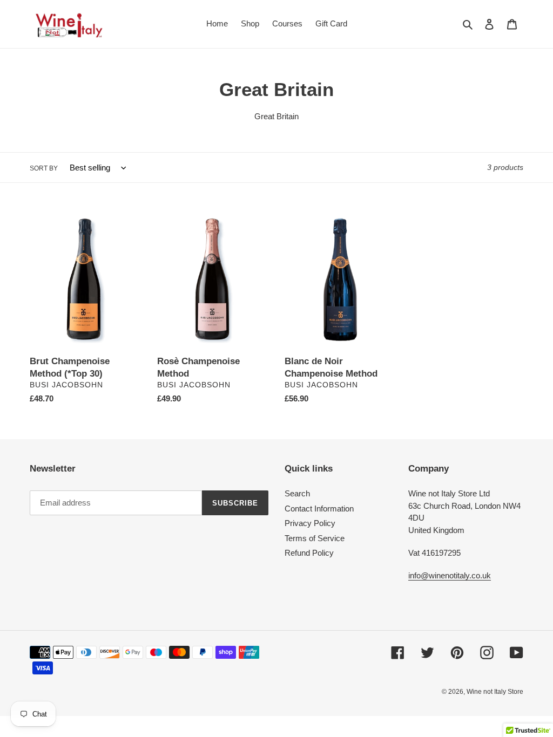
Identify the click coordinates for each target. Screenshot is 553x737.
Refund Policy (309, 552)
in (411, 575)
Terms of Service (315, 538)
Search (297, 493)
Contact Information (319, 508)
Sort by (44, 168)
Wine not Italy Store (495, 691)
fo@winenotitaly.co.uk (452, 575)
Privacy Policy (310, 523)
